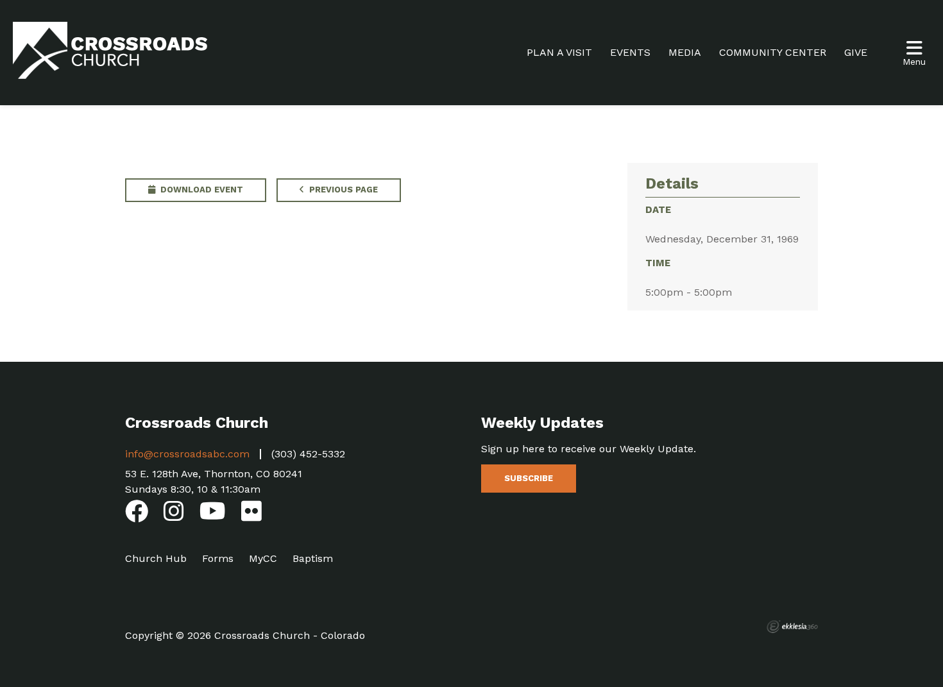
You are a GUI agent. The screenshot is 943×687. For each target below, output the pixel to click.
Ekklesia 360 (792, 626)
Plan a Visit (559, 52)
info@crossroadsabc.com (187, 454)
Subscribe (528, 478)
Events (630, 52)
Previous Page (342, 189)
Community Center (772, 52)
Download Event (200, 189)
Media (684, 52)
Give (855, 52)
